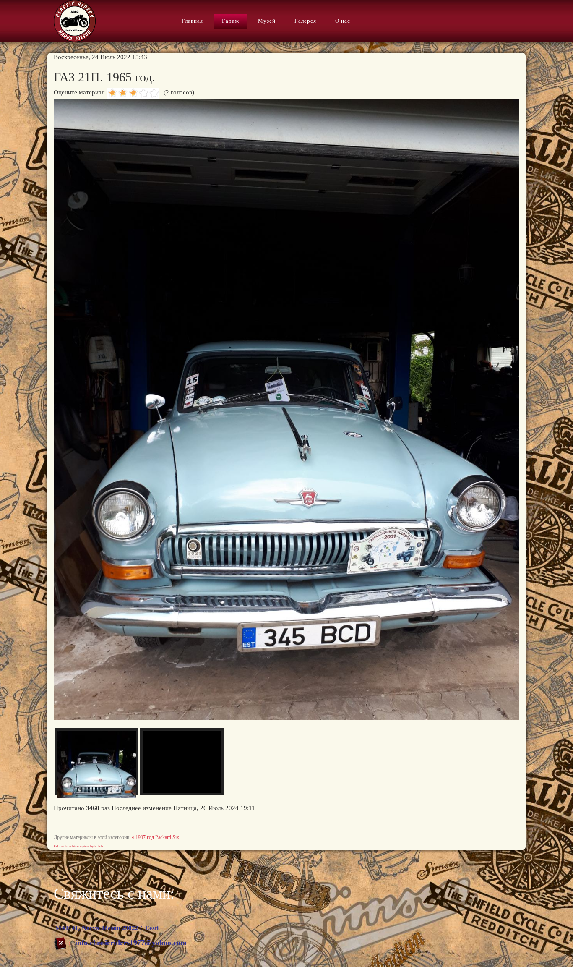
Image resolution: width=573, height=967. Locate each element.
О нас (342, 21)
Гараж (230, 21)
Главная (192, 21)
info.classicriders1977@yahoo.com (131, 942)
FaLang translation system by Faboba (79, 846)
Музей (267, 21)
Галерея (305, 21)
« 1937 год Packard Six (155, 837)
